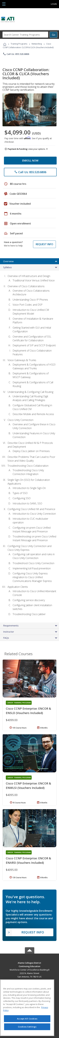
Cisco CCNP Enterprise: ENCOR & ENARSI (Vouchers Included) (28, 860)
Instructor (8, 631)
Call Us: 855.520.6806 (16, 54)
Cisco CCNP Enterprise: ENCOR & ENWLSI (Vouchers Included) (28, 785)
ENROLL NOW (30, 160)
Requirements (11, 625)
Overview (8, 261)
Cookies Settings (27, 1026)
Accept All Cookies (27, 1018)
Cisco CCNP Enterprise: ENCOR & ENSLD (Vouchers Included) (28, 711)
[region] (27, 1007)
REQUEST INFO (44, 244)
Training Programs (19, 43)
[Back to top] (29, 962)
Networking (37, 43)
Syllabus (7, 267)
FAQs (6, 637)
